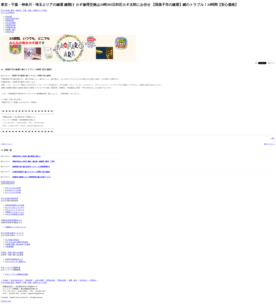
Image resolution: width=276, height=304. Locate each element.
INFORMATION (17, 280)
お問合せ (92, 280)
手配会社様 (61, 280)
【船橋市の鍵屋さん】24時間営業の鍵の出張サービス (31, 177)
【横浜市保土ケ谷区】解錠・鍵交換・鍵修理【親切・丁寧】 (33, 161)
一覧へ (272, 138)
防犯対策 (28, 280)
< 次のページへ (6, 144)
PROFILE (83, 280)
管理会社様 (50, 280)
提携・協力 (73, 280)
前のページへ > (269, 144)
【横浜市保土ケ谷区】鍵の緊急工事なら (26, 156)
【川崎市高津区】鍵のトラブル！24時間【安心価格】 (31, 172)
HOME (5, 280)
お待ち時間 (39, 280)
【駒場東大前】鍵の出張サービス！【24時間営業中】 (31, 166)
